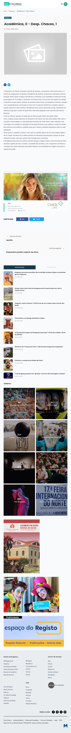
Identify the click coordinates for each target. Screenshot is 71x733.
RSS (60, 720)
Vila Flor (28, 669)
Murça (50, 677)
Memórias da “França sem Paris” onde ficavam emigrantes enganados (39, 347)
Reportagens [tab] (19, 267)
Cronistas (28, 701)
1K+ (23, 219)
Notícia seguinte (55, 248)
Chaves (50, 666)
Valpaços (6, 698)
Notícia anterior (15, 236)
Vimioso (28, 672)
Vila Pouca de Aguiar (10, 700)
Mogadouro (29, 663)
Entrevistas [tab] (51, 267)
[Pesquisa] (62, 4)
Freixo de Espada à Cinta (11, 669)
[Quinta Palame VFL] (22, 546)
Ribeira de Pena (8, 689)
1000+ (38, 219)
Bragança (12, 11)
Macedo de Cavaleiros (10, 672)
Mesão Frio (51, 669)
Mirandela (29, 661)
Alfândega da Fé (8, 661)
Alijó (49, 661)
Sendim (9, 240)
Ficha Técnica (7, 720)
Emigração (29, 690)
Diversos (28, 695)
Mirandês (28, 692)
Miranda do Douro (9, 675)
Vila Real (6, 703)
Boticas (50, 664)
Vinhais (28, 674)
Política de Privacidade (31, 720)
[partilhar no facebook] (5, 84)
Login (55, 720)
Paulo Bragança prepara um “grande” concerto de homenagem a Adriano (40, 374)
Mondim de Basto (53, 672)
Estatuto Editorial (18, 720)
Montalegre (51, 675)
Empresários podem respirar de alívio (22, 252)
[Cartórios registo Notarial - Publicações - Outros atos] (34, 631)
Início (5, 11)
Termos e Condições (46, 720)
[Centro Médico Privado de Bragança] (35, 192)
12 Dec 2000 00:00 (12, 29)
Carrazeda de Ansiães (10, 666)
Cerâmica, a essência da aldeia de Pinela (29, 360)
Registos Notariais (31, 703)
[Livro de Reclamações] (56, 685)
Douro (27, 687)
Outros (28, 698)
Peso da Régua (8, 687)
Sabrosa (6, 692)
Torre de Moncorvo (31, 666)
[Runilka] (31, 594)
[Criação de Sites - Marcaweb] (65, 725)
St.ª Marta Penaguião (10, 695)
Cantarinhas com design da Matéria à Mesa (30, 318)
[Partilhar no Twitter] (8, 84)
